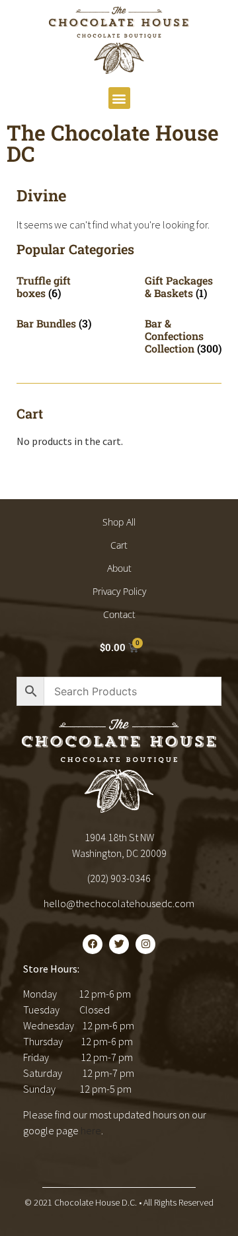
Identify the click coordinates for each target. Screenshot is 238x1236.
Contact (119, 614)
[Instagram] (145, 944)
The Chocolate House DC (113, 143)
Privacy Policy (119, 591)
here (91, 1130)
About (119, 568)
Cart (119, 545)
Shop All (119, 522)
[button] (119, 98)
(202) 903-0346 (119, 878)
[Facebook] (92, 944)
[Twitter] (119, 944)
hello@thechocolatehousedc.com (119, 903)
